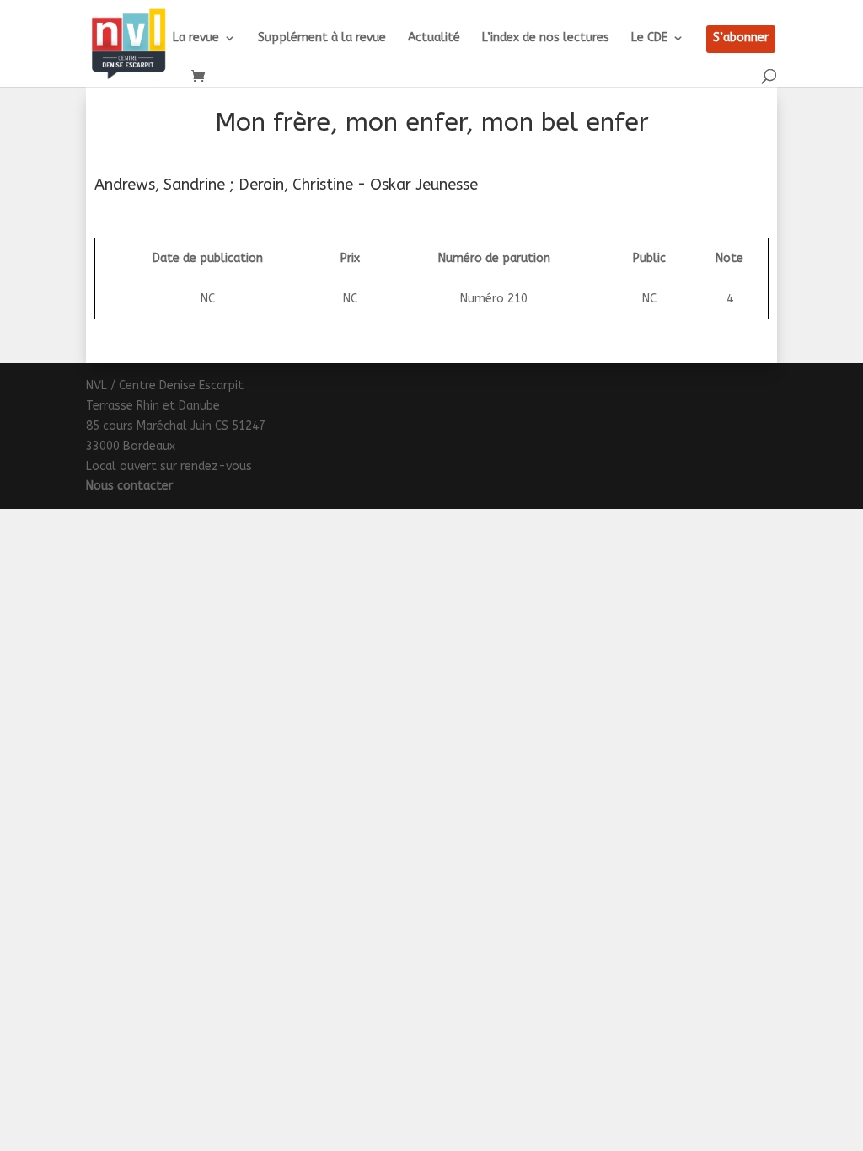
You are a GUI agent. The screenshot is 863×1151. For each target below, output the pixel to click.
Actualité (434, 38)
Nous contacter (129, 486)
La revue (196, 38)
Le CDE (649, 38)
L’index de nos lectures (545, 38)
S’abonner (741, 38)
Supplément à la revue (322, 38)
